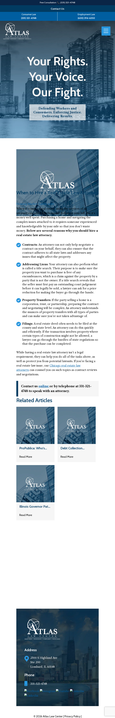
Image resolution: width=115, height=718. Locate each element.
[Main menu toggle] (106, 31)
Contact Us (57, 8)
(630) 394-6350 (86, 18)
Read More (25, 456)
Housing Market (26, 204)
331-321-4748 (38, 683)
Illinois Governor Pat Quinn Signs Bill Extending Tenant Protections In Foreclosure (33, 507)
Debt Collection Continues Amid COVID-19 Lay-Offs (74, 448)
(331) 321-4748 (28, 18)
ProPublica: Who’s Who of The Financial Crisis (34, 448)
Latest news (46, 204)
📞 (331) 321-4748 (66, 2)
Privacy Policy (72, 716)
